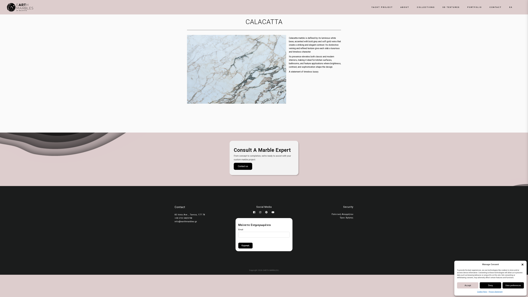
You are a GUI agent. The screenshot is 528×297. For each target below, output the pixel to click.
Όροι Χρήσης (346, 217)
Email (240, 229)
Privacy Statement (496, 292)
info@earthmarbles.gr (186, 221)
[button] (522, 264)
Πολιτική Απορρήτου (342, 214)
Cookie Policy (482, 292)
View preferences (513, 285)
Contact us (243, 166)
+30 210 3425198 (183, 218)
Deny (490, 285)
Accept (468, 285)
